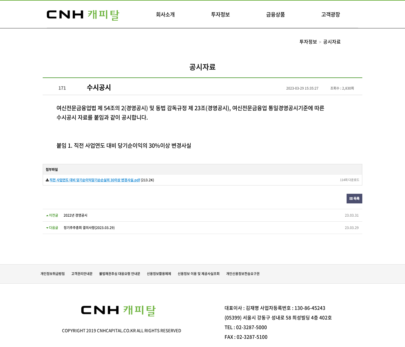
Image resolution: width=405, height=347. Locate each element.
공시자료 (332, 41)
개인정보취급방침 (52, 273)
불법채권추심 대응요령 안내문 (119, 273)
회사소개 (165, 14)
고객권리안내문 (82, 273)
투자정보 (220, 14)
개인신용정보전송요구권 (243, 273)
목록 (356, 198)
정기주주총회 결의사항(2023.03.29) (89, 227)
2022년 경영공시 (75, 215)
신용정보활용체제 (159, 273)
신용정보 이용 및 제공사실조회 (199, 273)
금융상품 (275, 14)
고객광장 (330, 14)
